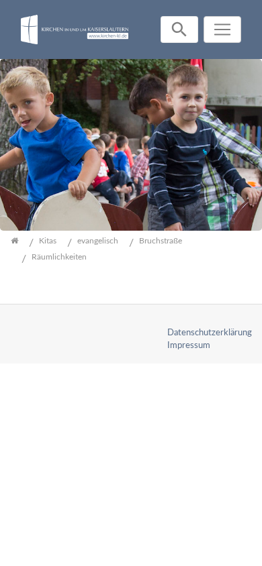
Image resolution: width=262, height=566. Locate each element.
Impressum (188, 345)
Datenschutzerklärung (209, 333)
